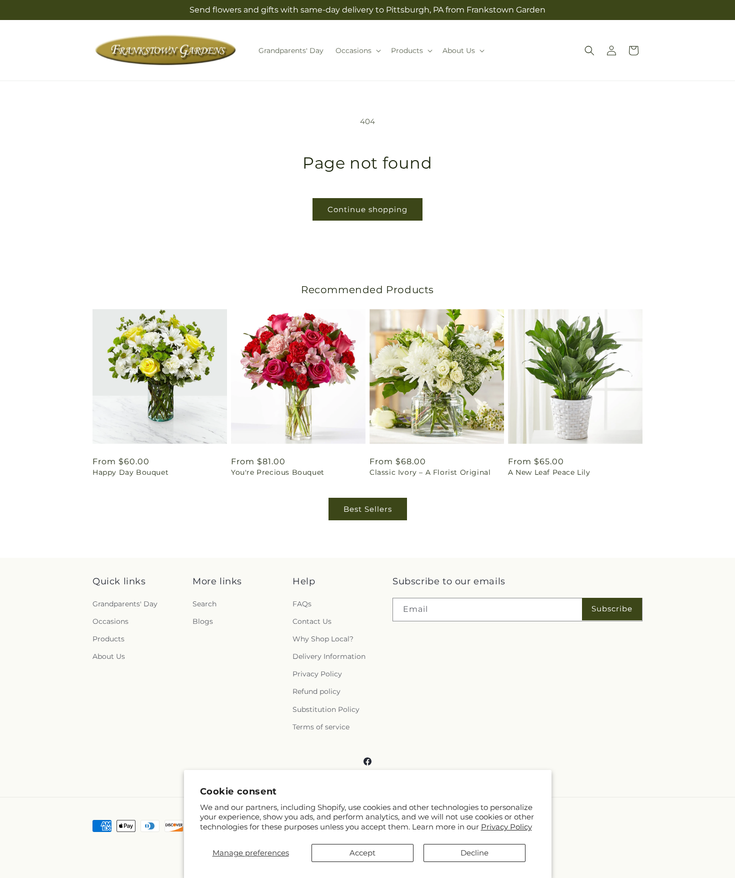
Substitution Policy (326, 709)
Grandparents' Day (125, 603)
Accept (363, 852)
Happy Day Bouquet (130, 472)
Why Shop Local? (323, 638)
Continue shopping (368, 209)
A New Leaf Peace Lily (549, 472)
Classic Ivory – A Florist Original (430, 472)
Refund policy (316, 691)
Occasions (110, 621)
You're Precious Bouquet (277, 472)
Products (108, 638)
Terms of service (321, 726)
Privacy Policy (506, 826)
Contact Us (312, 621)
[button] (357, 50)
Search (204, 603)
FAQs (302, 603)
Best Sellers (368, 509)
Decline (474, 852)
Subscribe (612, 608)
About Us (108, 656)
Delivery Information (329, 656)
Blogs (202, 621)
